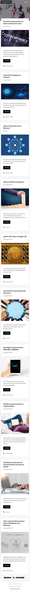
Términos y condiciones (17, 583)
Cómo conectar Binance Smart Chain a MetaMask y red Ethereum (14, 523)
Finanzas (7, 227)
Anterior (6, 577)
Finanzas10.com (6, 2)
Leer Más (7, 60)
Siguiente (21, 577)
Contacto (10, 583)
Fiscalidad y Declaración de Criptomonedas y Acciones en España (13, 465)
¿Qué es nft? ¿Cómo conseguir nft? (15, 236)
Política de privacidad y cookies (15, 586)
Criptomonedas (9, 66)
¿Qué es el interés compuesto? (13, 182)
